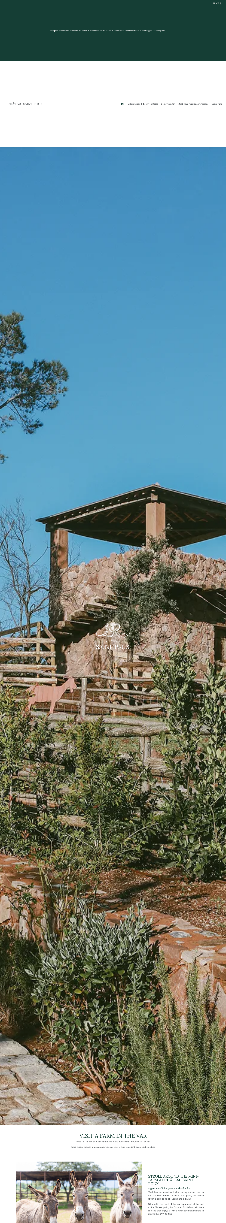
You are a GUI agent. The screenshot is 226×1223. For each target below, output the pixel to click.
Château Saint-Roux (25, 104)
